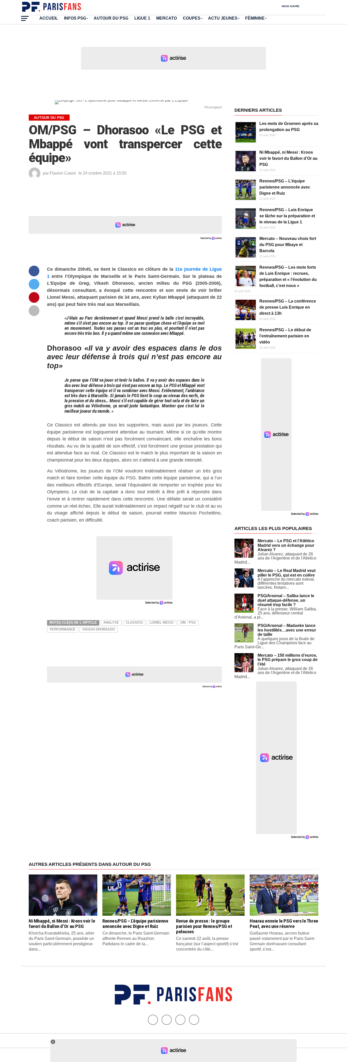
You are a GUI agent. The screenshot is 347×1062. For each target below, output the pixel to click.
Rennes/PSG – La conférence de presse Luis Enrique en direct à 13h (287, 307)
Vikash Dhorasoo (98, 629)
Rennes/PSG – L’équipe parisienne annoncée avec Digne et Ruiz (284, 187)
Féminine (255, 18)
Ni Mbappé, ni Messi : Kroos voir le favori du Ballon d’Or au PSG (288, 158)
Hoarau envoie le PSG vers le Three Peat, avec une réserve (284, 923)
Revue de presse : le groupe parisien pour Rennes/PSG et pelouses (204, 926)
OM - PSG (188, 622)
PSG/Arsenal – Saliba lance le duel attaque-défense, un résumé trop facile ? (286, 600)
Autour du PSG (111, 18)
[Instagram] (194, 1020)
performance (62, 629)
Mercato (166, 18)
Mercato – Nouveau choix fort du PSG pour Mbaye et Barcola (287, 244)
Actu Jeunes (223, 18)
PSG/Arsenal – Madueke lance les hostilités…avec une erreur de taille (287, 630)
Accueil (48, 18)
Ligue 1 (142, 18)
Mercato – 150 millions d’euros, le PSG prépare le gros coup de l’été (288, 659)
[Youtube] (180, 1020)
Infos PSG (75, 18)
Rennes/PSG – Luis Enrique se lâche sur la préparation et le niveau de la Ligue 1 (287, 216)
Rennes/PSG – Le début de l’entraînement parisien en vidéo (285, 336)
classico (134, 622)
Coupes (191, 18)
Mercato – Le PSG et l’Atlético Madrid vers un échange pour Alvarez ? (286, 545)
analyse (111, 622)
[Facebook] (153, 1020)
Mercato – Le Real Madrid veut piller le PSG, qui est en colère (287, 572)
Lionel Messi (162, 622)
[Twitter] (167, 1020)
